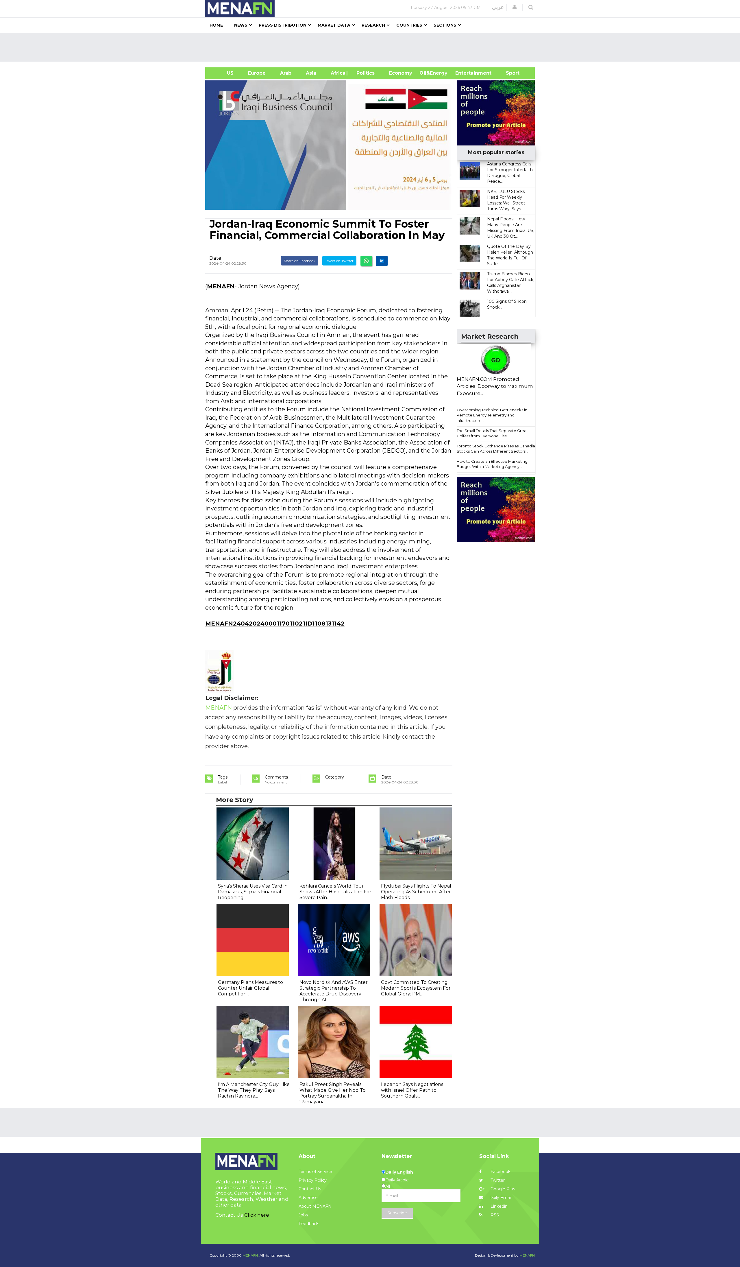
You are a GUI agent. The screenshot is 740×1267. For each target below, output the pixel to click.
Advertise (308, 1197)
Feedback (309, 1223)
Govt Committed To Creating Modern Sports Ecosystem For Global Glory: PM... (416, 988)
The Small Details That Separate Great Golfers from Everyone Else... (492, 433)
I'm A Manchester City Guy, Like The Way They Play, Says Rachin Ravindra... (254, 1090)
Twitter (497, 1180)
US (223, 73)
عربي (498, 7)
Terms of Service (315, 1171)
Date (215, 258)
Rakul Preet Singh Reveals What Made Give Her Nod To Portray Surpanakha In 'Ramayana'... (332, 1093)
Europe (257, 73)
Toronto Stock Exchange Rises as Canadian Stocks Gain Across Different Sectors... (497, 449)
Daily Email (500, 1197)
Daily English (399, 1172)
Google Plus (502, 1189)
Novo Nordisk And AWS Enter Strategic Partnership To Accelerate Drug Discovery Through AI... (333, 991)
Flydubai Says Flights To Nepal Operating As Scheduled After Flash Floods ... (416, 891)
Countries (409, 25)
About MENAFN (315, 1206)
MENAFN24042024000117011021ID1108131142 (275, 623)
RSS (494, 1215)
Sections (445, 25)
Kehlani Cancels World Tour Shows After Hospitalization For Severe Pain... (335, 891)
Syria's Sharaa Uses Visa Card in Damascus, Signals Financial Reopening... (253, 891)
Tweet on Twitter (339, 261)
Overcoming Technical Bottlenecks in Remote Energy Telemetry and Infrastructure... (492, 415)
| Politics (364, 73)
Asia (311, 73)
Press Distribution (282, 25)
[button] (515, 7)
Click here (256, 1215)
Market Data (334, 25)
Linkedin (498, 1206)
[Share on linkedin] (382, 261)
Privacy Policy (313, 1180)
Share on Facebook (299, 261)
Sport (509, 73)
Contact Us (310, 1189)
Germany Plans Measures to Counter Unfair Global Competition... (250, 988)
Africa (337, 73)
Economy (400, 73)
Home (216, 25)
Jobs (303, 1215)
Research (373, 25)
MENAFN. (251, 1255)
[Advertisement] (372, 47)
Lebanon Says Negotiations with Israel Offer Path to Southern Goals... (412, 1090)
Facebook (499, 1171)
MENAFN (221, 286)
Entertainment (465, 73)
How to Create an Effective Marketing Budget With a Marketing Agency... (492, 464)
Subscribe (397, 1213)
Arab (286, 73)
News (240, 25)
